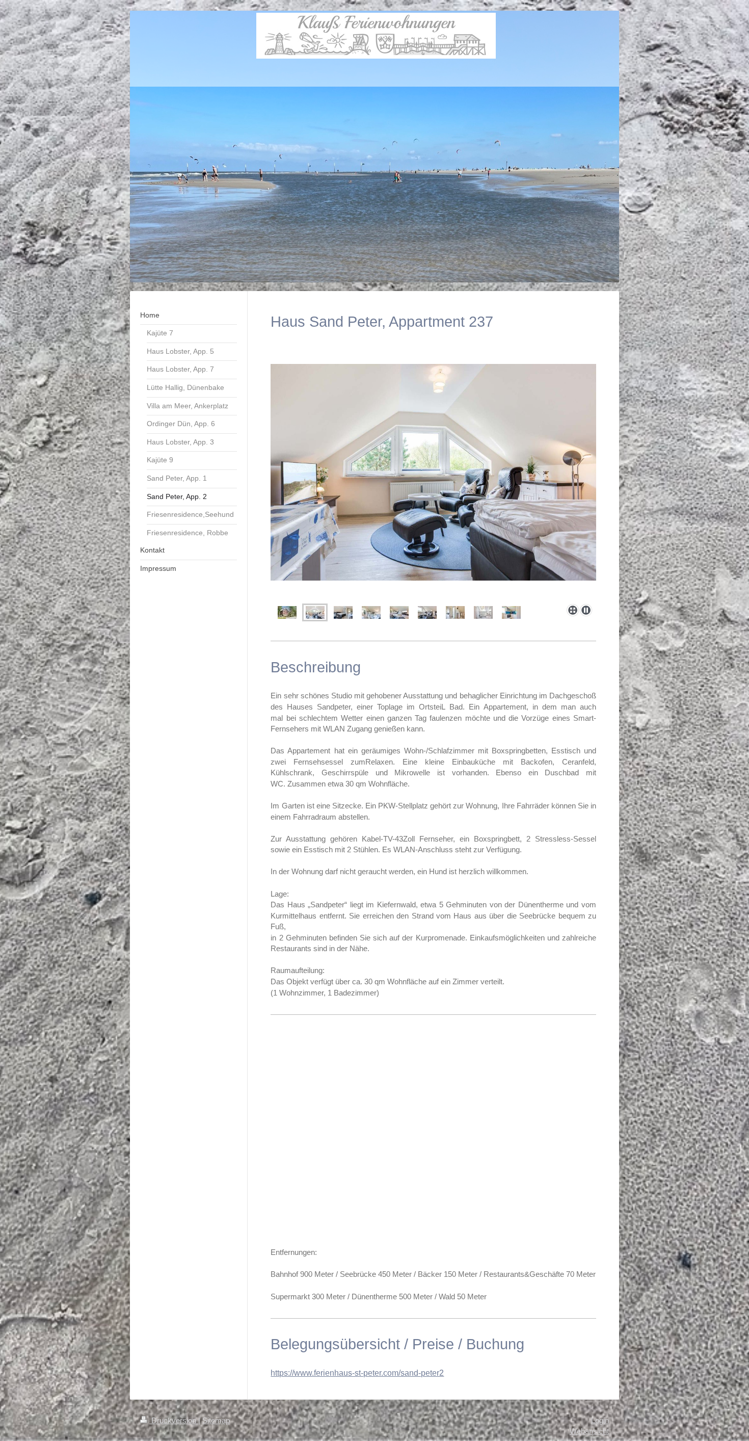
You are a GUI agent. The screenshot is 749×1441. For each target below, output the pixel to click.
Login (600, 1420)
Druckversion (173, 1420)
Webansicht (589, 1431)
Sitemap (216, 1420)
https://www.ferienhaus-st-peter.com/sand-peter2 (357, 1373)
